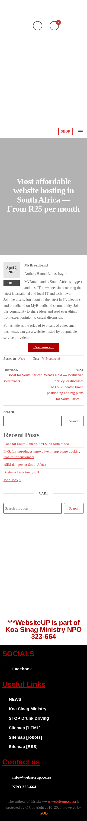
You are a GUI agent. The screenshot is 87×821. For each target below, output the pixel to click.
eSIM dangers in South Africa (24, 464)
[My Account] (37, 25)
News (21, 358)
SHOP (65, 131)
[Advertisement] (43, 79)
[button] (80, 131)
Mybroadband (51, 358)
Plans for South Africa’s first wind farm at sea (36, 444)
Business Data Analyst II (21, 472)
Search (8, 412)
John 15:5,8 (12, 480)
